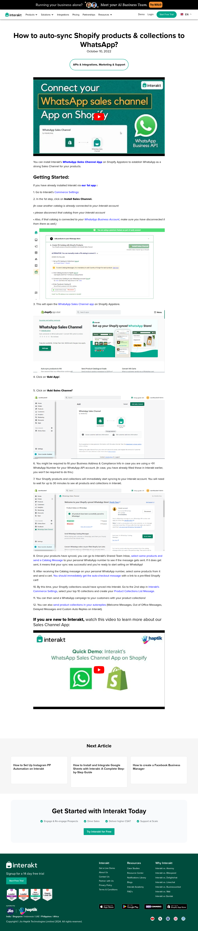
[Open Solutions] (52, 15)
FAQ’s (130, 891)
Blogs (130, 882)
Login (151, 14)
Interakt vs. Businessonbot (168, 887)
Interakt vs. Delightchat (166, 877)
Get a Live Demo (107, 868)
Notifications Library (136, 877)
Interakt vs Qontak (164, 896)
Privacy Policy (105, 885)
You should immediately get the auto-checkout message (87, 576)
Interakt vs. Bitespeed (165, 873)
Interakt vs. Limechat (165, 882)
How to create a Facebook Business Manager (156, 767)
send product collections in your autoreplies (80, 605)
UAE (37, 916)
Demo (141, 14)
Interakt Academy (135, 887)
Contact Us (104, 876)
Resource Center (135, 873)
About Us (103, 872)
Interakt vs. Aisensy (164, 868)
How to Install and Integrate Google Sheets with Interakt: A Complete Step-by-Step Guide (99, 768)
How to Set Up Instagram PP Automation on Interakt (32, 767)
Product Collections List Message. (134, 591)
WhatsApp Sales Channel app (76, 304)
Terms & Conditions (108, 889)
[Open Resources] (111, 15)
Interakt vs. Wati (162, 891)
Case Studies (133, 868)
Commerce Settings (66, 192)
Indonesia (29, 916)
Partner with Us (106, 881)
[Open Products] (36, 15)
